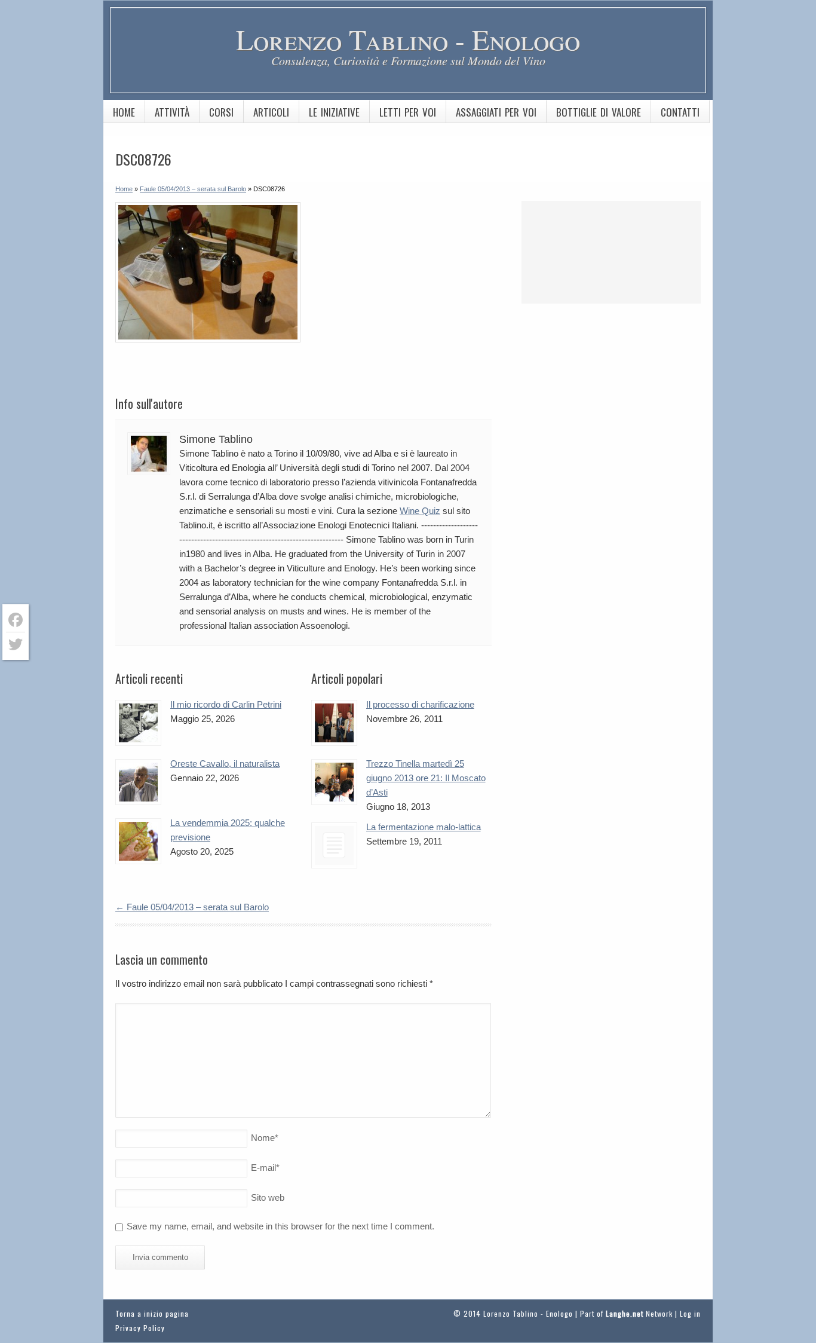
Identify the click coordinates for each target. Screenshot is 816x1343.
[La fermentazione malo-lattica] (334, 845)
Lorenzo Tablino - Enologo (408, 39)
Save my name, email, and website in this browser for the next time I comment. (280, 1226)
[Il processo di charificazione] (334, 723)
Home (124, 112)
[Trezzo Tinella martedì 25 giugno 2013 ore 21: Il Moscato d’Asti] (334, 782)
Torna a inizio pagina (152, 1313)
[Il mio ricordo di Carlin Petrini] (138, 723)
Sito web (267, 1197)
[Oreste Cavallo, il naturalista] (138, 782)
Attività (172, 112)
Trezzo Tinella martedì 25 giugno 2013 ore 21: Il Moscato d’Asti (426, 777)
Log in (690, 1313)
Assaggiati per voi (496, 112)
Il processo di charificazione (420, 704)
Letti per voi (407, 112)
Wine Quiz (420, 511)
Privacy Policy (140, 1328)
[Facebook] (15, 620)
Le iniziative (334, 112)
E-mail (265, 1167)
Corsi (221, 112)
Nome (264, 1138)
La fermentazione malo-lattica (423, 827)
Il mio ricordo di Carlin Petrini (225, 704)
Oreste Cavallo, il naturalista (225, 763)
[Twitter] (15, 644)
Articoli (271, 112)
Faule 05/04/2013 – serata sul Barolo (192, 907)
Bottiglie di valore (598, 112)
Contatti (680, 112)
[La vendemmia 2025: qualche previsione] (138, 841)
